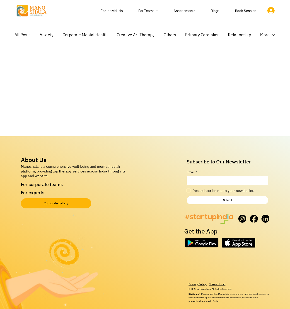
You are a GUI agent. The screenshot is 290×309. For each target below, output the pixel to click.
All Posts (22, 34)
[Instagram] (242, 219)
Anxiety (46, 34)
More (265, 34)
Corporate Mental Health (85, 34)
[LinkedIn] (265, 219)
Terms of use (217, 284)
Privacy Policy (197, 284)
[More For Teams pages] (157, 11)
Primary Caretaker (202, 34)
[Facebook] (254, 219)
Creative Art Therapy (136, 34)
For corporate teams (42, 184)
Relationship (239, 34)
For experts (32, 192)
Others (170, 34)
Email (192, 172)
